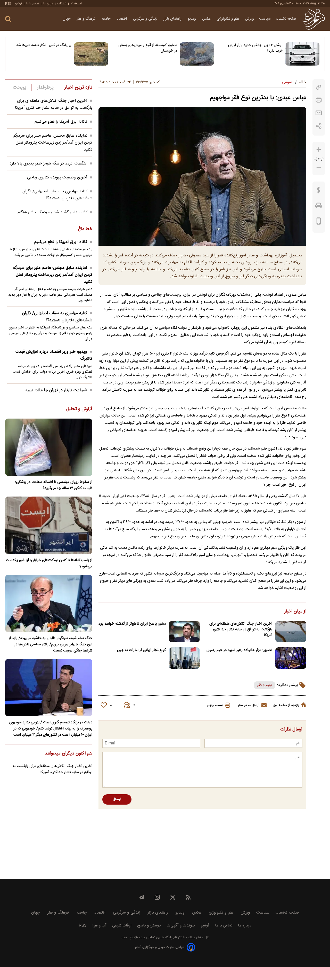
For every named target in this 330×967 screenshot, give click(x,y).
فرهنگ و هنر (86, 19)
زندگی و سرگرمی (145, 19)
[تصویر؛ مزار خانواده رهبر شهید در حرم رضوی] (290, 658)
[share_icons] (318, 125)
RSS (8, 4)
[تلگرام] (142, 897)
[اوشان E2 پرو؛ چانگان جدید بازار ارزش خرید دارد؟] (302, 54)
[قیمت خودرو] (318, 206)
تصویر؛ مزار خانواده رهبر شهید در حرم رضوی (239, 650)
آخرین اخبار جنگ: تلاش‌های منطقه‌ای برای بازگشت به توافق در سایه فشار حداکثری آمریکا (240, 629)
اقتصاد (122, 19)
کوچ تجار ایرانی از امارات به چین (141, 650)
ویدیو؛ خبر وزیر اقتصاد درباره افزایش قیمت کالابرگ (53, 355)
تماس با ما (32, 4)
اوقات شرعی (121, 925)
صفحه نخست (286, 19)
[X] (173, 897)
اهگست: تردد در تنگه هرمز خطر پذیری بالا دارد (48, 163)
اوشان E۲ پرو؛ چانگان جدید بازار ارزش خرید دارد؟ (255, 48)
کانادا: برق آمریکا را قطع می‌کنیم (61, 121)
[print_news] (318, 100)
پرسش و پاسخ (149, 925)
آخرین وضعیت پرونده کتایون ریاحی (57, 177)
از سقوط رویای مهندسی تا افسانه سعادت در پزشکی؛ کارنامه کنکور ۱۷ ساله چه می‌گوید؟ (53, 485)
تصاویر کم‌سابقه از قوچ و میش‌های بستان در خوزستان (147, 48)
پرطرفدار (45, 88)
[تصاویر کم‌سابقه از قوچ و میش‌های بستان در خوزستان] (197, 54)
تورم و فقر (264, 685)
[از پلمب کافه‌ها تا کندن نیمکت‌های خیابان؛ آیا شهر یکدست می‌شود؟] (48, 525)
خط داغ (85, 229)
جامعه (107, 19)
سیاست (265, 19)
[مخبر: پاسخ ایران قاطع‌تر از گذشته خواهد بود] (184, 631)
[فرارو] (313, 19)
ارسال (117, 799)
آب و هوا (99, 925)
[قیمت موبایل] (318, 222)
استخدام (76, 4)
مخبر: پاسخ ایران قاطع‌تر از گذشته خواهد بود (132, 624)
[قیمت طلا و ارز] (318, 191)
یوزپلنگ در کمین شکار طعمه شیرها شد (43, 45)
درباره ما (48, 4)
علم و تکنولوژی (228, 19)
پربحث (19, 88)
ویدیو (192, 19)
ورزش (249, 19)
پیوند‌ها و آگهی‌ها (181, 925)
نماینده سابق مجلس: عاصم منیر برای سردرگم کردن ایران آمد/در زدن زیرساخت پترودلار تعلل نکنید (52, 142)
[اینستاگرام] (157, 897)
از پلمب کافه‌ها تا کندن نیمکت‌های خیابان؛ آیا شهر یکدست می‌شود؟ (49, 563)
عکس (207, 19)
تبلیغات (61, 4)
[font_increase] (318, 149)
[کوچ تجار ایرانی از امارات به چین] (184, 658)
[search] (8, 19)
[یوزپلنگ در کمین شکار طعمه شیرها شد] (91, 54)
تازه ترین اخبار (78, 88)
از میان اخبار (295, 612)
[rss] (188, 897)
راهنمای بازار (173, 19)
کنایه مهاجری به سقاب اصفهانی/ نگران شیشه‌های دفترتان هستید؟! (57, 195)
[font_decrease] (318, 167)
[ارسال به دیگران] (319, 113)
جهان (67, 19)
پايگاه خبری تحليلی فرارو (155, 937)
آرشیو (18, 4)
